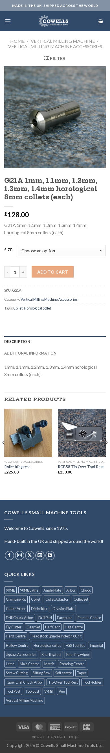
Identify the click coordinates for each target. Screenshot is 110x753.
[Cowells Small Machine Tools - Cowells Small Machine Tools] (53, 21)
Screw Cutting (17, 673)
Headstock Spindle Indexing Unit (56, 636)
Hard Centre (16, 636)
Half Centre (74, 627)
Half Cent (52, 627)
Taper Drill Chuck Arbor (24, 682)
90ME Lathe (29, 590)
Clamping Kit (16, 599)
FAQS (73, 737)
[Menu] (7, 21)
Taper (81, 673)
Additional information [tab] (30, 353)
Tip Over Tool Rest (63, 682)
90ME (10, 590)
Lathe (10, 664)
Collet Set (81, 599)
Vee (62, 691)
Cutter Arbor (16, 608)
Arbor (71, 590)
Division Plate (63, 608)
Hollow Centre (17, 645)
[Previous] (4, 453)
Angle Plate (52, 590)
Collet (18, 308)
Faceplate (64, 617)
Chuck (86, 590)
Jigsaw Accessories (21, 654)
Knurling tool (51, 654)
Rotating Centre (72, 664)
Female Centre (89, 617)
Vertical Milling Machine (63, 41)
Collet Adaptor (57, 599)
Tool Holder (92, 682)
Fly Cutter (13, 627)
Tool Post (13, 691)
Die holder (39, 608)
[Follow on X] (29, 555)
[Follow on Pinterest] (50, 555)
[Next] (106, 453)
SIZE (8, 250)
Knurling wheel (78, 654)
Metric (49, 664)
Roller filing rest (17, 466)
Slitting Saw (41, 673)
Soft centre (63, 673)
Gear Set (33, 627)
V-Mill (49, 691)
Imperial (96, 645)
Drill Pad (45, 617)
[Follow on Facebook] (9, 555)
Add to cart (52, 271)
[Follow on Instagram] (19, 555)
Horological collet (37, 308)
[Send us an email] (40, 555)
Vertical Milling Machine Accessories (55, 46)
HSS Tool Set (75, 645)
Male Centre (29, 664)
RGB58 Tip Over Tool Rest (81, 466)
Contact (56, 737)
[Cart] (100, 21)
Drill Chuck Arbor (19, 617)
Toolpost (32, 691)
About (38, 737)
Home (17, 41)
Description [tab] (17, 341)
